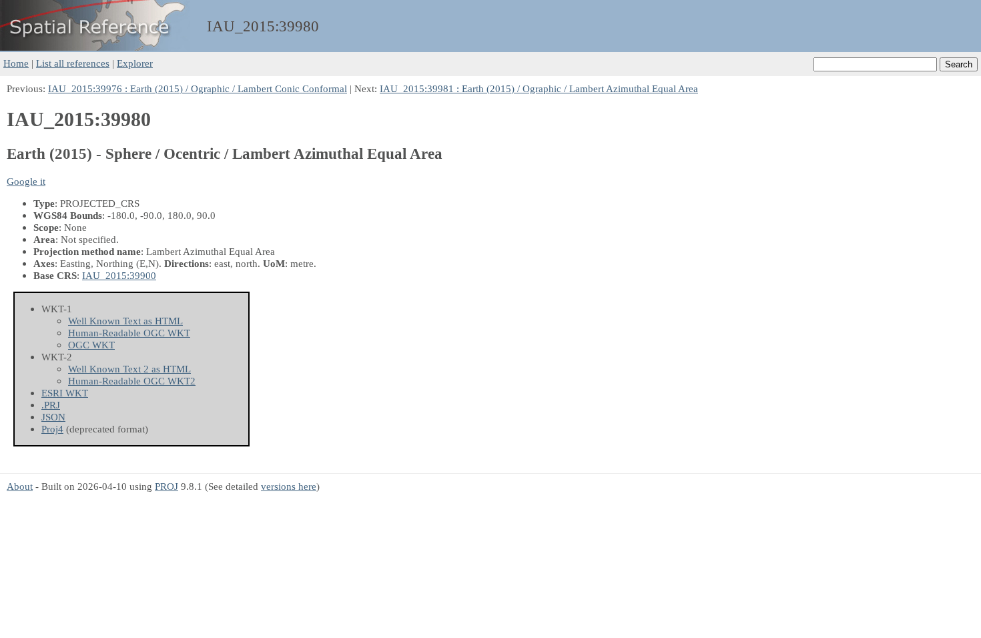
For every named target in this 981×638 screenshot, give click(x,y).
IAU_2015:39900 (119, 275)
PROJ (166, 486)
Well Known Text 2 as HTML (129, 368)
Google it (26, 181)
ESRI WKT (64, 392)
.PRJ (50, 404)
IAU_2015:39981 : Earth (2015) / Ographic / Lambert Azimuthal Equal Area (539, 88)
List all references (72, 63)
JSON (53, 416)
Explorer (135, 63)
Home (16, 63)
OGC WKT (91, 344)
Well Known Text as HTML (125, 320)
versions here (288, 486)
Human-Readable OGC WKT (129, 332)
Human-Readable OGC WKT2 (132, 380)
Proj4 (52, 428)
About (20, 486)
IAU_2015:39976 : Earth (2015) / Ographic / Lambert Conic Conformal (197, 88)
